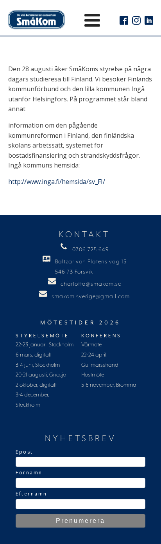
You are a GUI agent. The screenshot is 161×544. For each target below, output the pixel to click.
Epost (24, 452)
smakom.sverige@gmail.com (91, 297)
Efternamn (31, 493)
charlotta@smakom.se (91, 284)
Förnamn (29, 472)
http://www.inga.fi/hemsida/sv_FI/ (56, 181)
